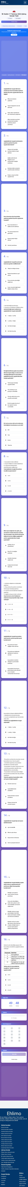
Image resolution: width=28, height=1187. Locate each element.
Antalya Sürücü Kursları (7, 1143)
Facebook (3, 1178)
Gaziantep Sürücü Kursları (7, 1147)
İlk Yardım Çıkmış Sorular (7, 1156)
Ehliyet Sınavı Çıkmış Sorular (9, 26)
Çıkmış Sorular (11, 75)
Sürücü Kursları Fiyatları (7, 1129)
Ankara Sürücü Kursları (6, 1133)
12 (19, 1037)
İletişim (21, 1175)
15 (19, 1040)
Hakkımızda (22, 1177)
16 (4, 1043)
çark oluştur (22, 1185)
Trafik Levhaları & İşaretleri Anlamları (10, 1169)
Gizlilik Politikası (23, 1179)
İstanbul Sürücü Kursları (7, 1131)
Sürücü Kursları (5, 1127)
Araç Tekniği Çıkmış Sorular (7, 1162)
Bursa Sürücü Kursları (6, 1137)
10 (4, 1037)
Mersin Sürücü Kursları (6, 1145)
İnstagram (3, 1176)
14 (11, 1040)
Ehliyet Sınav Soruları (6, 1154)
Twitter (3, 1182)
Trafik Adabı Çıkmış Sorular (7, 1158)
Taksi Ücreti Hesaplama (6, 1167)
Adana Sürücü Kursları (6, 1139)
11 (11, 1037)
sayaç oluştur (22, 1181)
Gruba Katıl (14, 34)
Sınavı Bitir (14, 1054)
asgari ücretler (22, 1183)
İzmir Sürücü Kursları (6, 1135)
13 (4, 1040)
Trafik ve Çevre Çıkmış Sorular (8, 1160)
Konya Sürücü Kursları (6, 1141)
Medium (3, 1184)
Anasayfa (4, 75)
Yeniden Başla (14, 21)
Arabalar (3, 1171)
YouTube (3, 1180)
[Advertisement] (14, 56)
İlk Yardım (20, 26)
